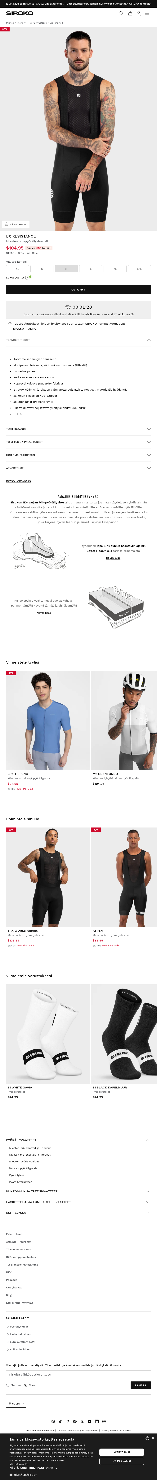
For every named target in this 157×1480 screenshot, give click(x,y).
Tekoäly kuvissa (109, 1430)
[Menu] (147, 13)
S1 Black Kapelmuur (110, 1087)
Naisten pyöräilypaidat (24, 1168)
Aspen (98, 930)
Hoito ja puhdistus (20, 455)
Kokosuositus (15, 277)
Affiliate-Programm (18, 1241)
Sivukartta (125, 1430)
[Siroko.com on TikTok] (60, 1421)
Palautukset (14, 1234)
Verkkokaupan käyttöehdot (83, 1430)
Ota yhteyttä (14, 1287)
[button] (54, 1468)
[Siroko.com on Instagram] (68, 1421)
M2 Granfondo (105, 774)
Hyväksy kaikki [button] (122, 1452)
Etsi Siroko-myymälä (19, 1302)
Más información (19, 1464)
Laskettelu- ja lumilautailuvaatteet (38, 1202)
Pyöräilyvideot (19, 1326)
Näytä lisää (113, 558)
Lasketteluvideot (21, 1334)
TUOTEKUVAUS (16, 428)
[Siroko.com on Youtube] (89, 1421)
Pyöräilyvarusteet (20, 1181)
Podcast (11, 1279)
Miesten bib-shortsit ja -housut (30, 1147)
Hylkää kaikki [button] (122, 1461)
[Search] (122, 13)
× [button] (152, 1438)
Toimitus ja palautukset (24, 441)
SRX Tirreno (18, 774)
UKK (8, 1272)
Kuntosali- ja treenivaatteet (31, 1191)
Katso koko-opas (18, 481)
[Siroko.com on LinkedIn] (97, 1421)
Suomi (16, 1403)
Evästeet (61, 1430)
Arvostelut (15, 468)
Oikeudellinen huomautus (40, 1430)
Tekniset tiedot (18, 339)
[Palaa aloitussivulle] (19, 13)
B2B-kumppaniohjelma (21, 1256)
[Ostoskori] (130, 13)
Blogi (9, 1295)
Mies (32, 1385)
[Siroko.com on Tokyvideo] (104, 1421)
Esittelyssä (16, 1212)
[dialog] (78, 1456)
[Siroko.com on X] (82, 1421)
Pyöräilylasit (17, 1175)
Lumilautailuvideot (22, 1341)
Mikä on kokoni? (19, 224)
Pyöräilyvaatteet (21, 1140)
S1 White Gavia (20, 1087)
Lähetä (140, 1385)
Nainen (16, 1385)
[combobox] (147, 1438)
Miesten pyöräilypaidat (24, 1161)
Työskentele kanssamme (22, 1264)
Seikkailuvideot (20, 1349)
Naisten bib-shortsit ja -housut (30, 1154)
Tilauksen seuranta (18, 1249)
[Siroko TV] (53, 1421)
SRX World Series (23, 930)
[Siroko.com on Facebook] (75, 1421)
